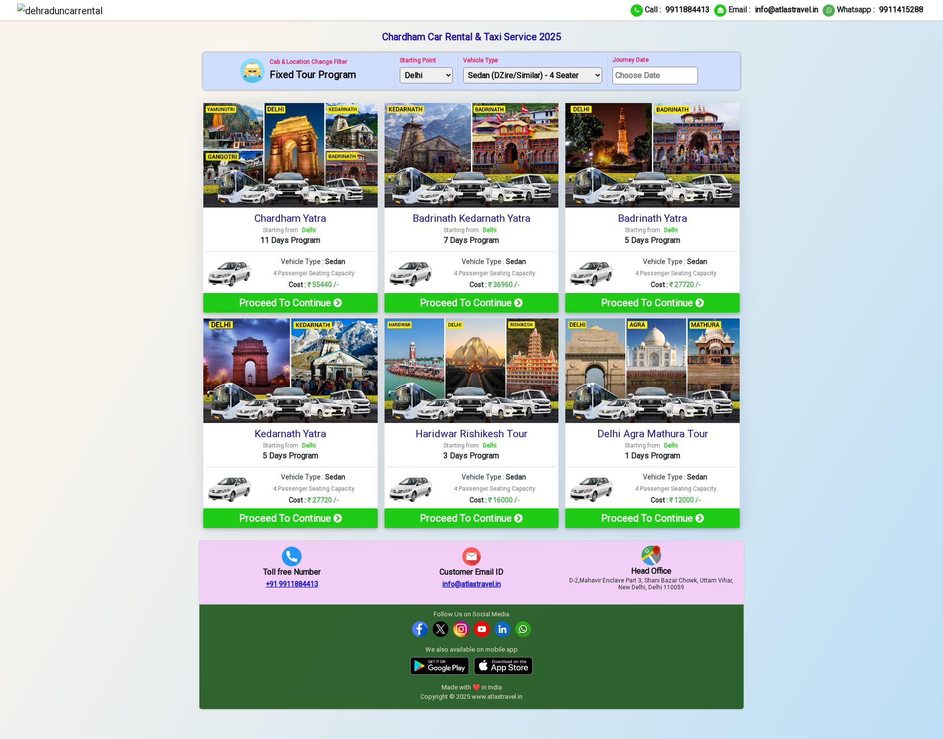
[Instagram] (461, 628)
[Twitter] (440, 628)
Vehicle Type (480, 60)
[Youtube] (482, 628)
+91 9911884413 (292, 584)
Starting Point (418, 60)
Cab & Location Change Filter (308, 61)
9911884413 (688, 9)
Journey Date (630, 59)
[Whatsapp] (523, 628)
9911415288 (901, 9)
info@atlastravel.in (786, 9)
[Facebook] (420, 628)
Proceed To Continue (286, 303)
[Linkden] (502, 628)
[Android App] (439, 665)
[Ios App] (503, 665)
